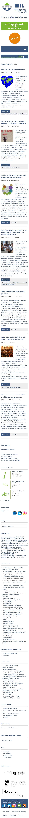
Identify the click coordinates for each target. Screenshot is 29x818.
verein (17, 557)
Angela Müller (15, 180)
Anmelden (6, 752)
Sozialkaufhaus (7, 637)
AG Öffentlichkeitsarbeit (9, 387)
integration (19, 547)
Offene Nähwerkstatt (17, 471)
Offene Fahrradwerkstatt (18, 491)
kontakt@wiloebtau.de (14, 802)
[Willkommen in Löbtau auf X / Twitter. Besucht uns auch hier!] (9, 807)
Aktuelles (17, 114)
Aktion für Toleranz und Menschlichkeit (13, 576)
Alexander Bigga (18, 296)
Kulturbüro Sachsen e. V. (10, 687)
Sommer (15, 552)
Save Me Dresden (8, 636)
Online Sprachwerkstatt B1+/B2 (18, 482)
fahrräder (20, 543)
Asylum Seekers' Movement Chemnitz (13, 674)
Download (13, 815)
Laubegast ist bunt (8, 621)
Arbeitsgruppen (23, 114)
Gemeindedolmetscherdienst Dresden (13, 609)
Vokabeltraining (21, 557)
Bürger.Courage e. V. (9, 598)
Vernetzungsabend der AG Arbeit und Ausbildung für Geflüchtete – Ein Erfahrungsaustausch (14, 232)
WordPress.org (7, 757)
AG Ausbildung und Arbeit (10, 282)
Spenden (14, 38)
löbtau (15, 550)
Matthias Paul (16, 72)
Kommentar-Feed (8, 755)
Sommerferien (7, 553)
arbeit (9, 538)
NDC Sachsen (7, 694)
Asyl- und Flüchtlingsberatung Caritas (13, 585)
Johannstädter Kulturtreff (10, 616)
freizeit (20, 545)
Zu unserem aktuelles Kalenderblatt (11, 727)
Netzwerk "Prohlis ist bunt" (10, 627)
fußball (4, 547)
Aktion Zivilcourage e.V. (9, 669)
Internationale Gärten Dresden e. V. (13, 614)
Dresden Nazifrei (8, 603)
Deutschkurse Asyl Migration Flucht (13, 600)
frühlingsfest (25, 545)
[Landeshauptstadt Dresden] (14, 777)
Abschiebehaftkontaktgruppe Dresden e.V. (14, 571)
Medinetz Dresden (8, 623)
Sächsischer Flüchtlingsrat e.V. (11, 698)
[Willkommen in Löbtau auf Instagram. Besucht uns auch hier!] (25, 514)
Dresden (14, 543)
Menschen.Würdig (8, 692)
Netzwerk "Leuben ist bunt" (10, 625)
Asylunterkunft (19, 540)
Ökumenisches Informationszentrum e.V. (14, 632)
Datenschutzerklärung (19, 811)
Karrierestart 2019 (4, 550)
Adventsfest (12, 537)
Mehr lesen (5, 111)
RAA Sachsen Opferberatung (11, 696)
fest (16, 545)
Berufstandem (22, 541)
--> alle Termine (5, 500)
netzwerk (21, 550)
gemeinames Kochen (12, 547)
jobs (20, 548)
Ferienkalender (10, 545)
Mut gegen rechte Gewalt (10, 715)
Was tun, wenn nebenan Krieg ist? (13, 70)
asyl (14, 540)
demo (8, 543)
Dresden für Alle (7, 602)
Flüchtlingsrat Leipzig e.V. (10, 685)
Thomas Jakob (15, 237)
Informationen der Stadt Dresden (12, 610)
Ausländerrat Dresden (9, 591)
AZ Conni (5, 596)
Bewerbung (3, 543)
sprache (24, 555)
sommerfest (19, 555)
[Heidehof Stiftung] (12, 796)
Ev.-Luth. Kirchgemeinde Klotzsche (12, 607)
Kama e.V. (6, 619)
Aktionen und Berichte (9, 114)
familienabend (25, 543)
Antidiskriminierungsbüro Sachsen (12, 673)
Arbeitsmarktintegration (7, 540)
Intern (20, 815)
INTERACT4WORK (6, 548)
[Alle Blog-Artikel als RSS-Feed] (24, 807)
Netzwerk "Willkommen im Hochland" (13, 628)
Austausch (16, 541)
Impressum (6, 811)
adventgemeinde (7, 537)
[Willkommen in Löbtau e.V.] (14, 14)
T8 (14, 557)
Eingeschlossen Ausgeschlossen (12, 605)
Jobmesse (16, 548)
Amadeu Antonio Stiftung (10, 708)
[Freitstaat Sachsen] (14, 787)
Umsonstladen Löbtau (9, 639)
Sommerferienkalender (8, 555)
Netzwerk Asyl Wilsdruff (9, 630)
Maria (15, 342)
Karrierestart (23, 548)
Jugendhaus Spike (8, 618)
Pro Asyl (5, 717)
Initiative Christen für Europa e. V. (12, 612)
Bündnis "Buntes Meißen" (10, 680)
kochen (10, 550)
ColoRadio (6, 655)
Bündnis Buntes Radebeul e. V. (11, 682)
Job (12, 548)
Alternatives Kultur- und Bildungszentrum (14, 671)
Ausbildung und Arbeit (10, 541)
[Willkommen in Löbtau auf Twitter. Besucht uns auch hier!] (20, 514)
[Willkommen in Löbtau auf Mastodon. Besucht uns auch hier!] (19, 807)
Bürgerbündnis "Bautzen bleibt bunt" (13, 683)
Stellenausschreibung (7, 557)
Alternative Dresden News (10, 653)
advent (2, 537)
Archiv (4, 815)
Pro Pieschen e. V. (8, 634)
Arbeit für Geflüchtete (17, 538)
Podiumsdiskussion (7, 552)
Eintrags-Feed (7, 753)
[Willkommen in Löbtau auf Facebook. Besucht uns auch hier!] (15, 514)
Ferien (3, 545)
